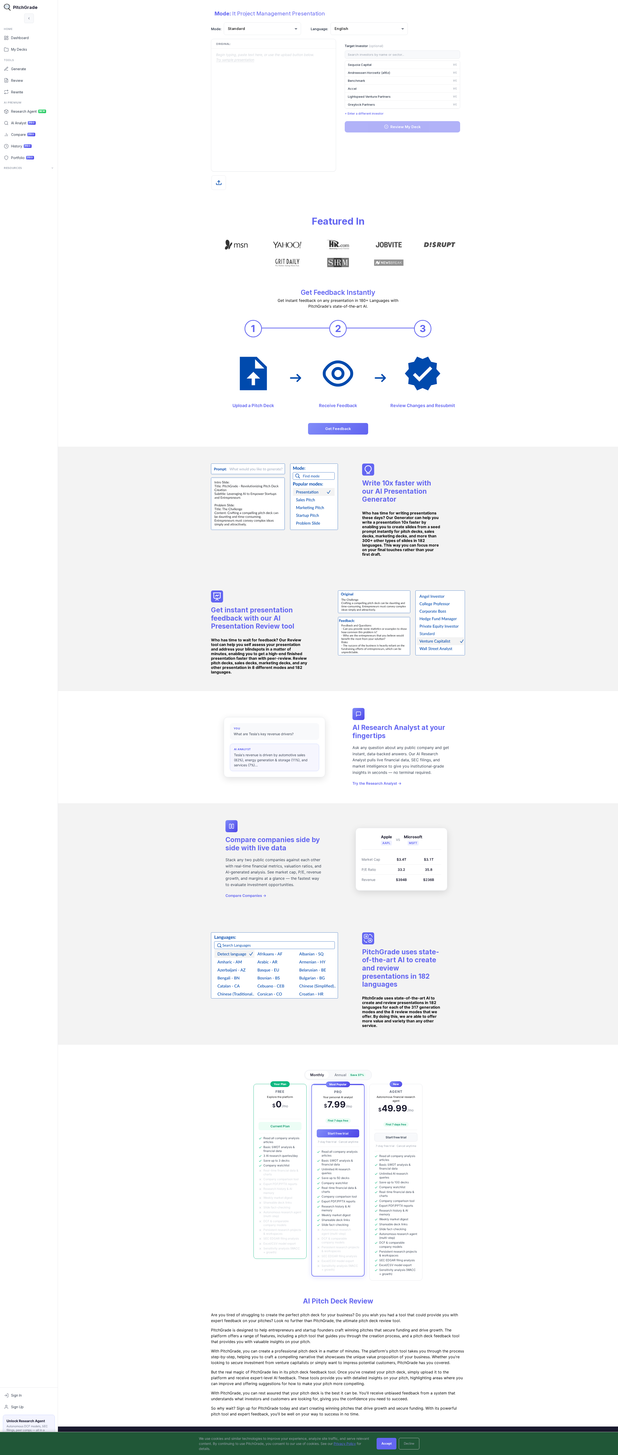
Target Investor (364, 46)
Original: (223, 44)
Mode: (216, 29)
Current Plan (280, 1126)
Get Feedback (338, 428)
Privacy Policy (345, 1443)
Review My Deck (405, 127)
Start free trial (338, 1133)
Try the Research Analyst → (376, 783)
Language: (319, 29)
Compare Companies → (245, 895)
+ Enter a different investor (364, 113)
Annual (349, 1075)
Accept (386, 1443)
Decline (409, 1443)
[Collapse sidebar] (29, 18)
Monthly (317, 1075)
